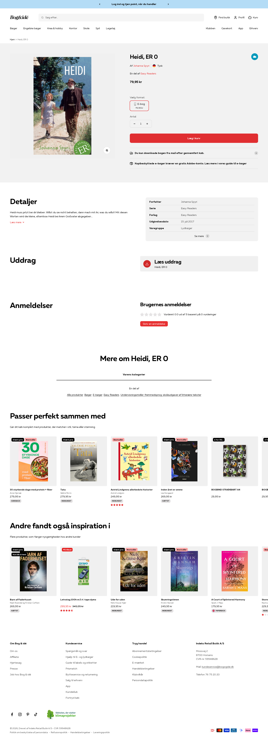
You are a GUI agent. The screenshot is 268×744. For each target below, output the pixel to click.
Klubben (210, 28)
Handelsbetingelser (143, 668)
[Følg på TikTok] (36, 714)
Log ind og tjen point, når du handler (134, 4)
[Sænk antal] (134, 123)
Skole (86, 28)
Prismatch (71, 668)
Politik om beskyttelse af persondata (29, 732)
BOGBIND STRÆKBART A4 (225, 489)
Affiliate (14, 656)
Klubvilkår (137, 674)
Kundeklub (72, 691)
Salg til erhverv (74, 680)
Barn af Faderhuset (20, 599)
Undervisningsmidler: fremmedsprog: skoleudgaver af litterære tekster (161, 394)
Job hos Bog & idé (20, 674)
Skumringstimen (170, 599)
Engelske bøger (32, 28)
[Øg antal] (147, 123)
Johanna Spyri (141, 65)
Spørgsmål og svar (76, 651)
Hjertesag (15, 662)
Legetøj (110, 28)
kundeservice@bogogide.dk (218, 666)
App (240, 28)
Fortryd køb (72, 697)
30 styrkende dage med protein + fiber (31, 489)
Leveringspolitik (101, 732)
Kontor (73, 28)
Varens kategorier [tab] (134, 374)
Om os (14, 651)
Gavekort (226, 28)
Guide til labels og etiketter (81, 662)
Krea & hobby (55, 28)
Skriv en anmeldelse (154, 323)
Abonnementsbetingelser (146, 651)
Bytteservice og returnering (82, 674)
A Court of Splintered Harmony (228, 599)
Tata (63, 489)
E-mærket (138, 662)
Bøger (13, 28)
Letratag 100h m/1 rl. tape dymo (78, 599)
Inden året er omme (172, 489)
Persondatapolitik (142, 680)
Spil (98, 28)
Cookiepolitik (139, 656)
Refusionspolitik (59, 732)
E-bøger (97, 394)
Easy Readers (148, 73)
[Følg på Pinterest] (28, 714)
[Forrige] (99, 4)
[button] (117, 504)
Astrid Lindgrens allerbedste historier (132, 489)
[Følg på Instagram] (20, 714)
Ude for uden (118, 599)
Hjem (12, 39)
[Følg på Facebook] (12, 714)
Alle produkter (75, 394)
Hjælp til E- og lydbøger (79, 656)
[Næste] (168, 4)
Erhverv (253, 28)
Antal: (133, 116)
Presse (14, 668)
